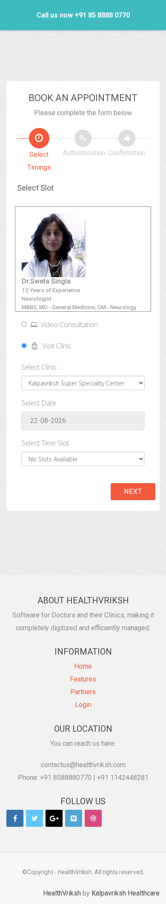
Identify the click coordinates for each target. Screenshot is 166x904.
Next (133, 491)
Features (83, 679)
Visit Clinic (54, 346)
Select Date (38, 403)
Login (83, 705)
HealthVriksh (62, 893)
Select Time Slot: (45, 443)
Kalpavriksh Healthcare (126, 893)
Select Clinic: (39, 367)
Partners (83, 692)
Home (83, 666)
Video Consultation (67, 324)
